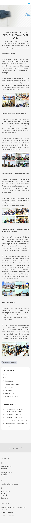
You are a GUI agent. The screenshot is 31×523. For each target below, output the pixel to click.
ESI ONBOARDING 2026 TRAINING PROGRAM (16, 425)
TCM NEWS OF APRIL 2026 (13, 418)
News (6, 378)
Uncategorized (9, 393)
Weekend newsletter (11, 396)
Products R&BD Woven (12, 384)
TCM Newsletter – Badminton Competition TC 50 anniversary (15, 410)
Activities (13, 362)
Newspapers (9, 381)
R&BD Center (9, 387)
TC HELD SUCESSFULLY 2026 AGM (16, 421)
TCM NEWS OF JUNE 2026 (13, 415)
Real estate (8, 390)
